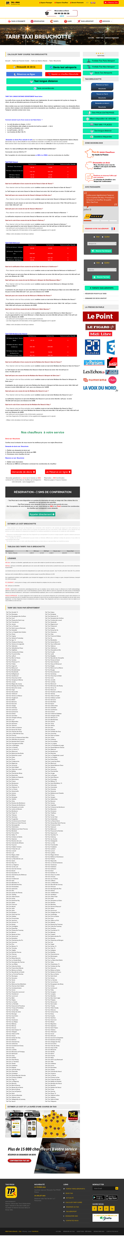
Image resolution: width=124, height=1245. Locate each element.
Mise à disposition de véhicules (103, 118)
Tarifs (55, 21)
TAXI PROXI (35, 1231)
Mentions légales (11, 1231)
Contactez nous (71, 1221)
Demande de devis (25, 66)
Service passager (112, 38)
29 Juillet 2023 (39, 1196)
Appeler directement (41, 514)
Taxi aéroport (71, 1211)
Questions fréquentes (102, 136)
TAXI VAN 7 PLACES (103, 124)
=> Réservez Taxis (112, 2)
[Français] (92, 2)
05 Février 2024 (40, 1187)
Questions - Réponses (84, 1231)
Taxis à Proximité (18, 21)
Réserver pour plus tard (95, 293)
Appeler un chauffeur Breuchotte (64, 74)
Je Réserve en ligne (57, 471)
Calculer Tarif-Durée (73, 1202)
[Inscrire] (116, 1188)
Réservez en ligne (25, 74)
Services (106, 21)
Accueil (91, 38)
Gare (69, 21)
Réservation (39, 21)
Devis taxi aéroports (64, 67)
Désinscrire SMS (71, 1216)
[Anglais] (94, 2)
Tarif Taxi (99, 38)
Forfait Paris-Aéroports (75, 1189)
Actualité (70, 1198)
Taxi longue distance (45, 81)
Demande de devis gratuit (96, 298)
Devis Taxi (69, 1193)
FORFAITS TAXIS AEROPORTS (102, 288)
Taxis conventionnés (45, 88)
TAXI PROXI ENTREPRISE (102, 112)
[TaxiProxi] (11, 1197)
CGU (20, 1231)
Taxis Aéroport (87, 21)
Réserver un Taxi (72, 1207)
